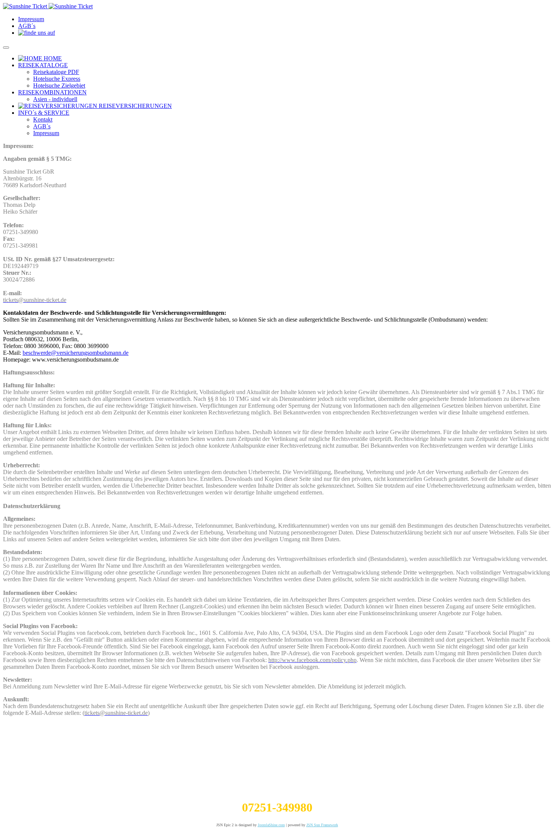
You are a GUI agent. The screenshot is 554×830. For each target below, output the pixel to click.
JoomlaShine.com (271, 825)
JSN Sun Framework (322, 825)
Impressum (31, 19)
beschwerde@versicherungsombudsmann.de (76, 353)
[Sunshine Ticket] (48, 6)
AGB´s (26, 26)
